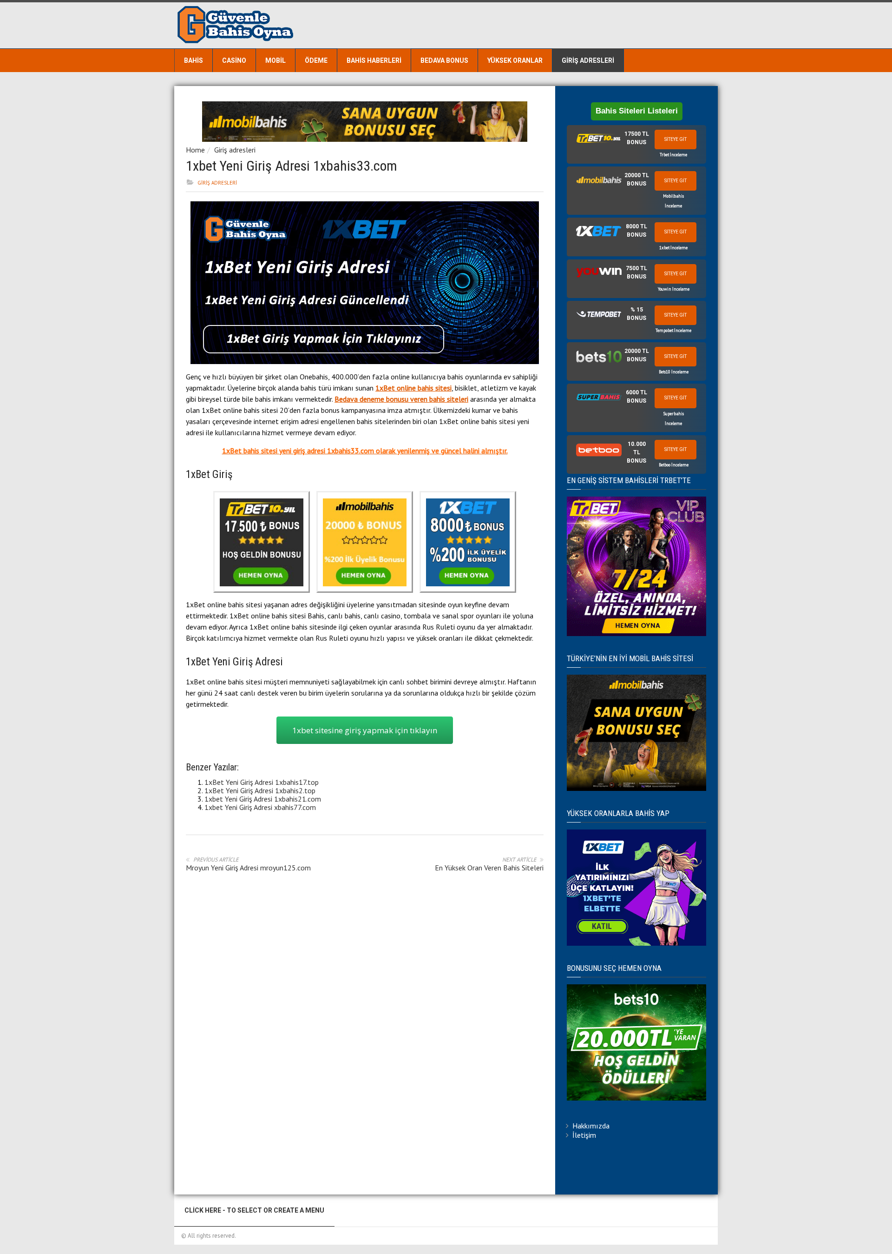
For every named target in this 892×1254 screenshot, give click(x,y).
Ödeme (316, 60)
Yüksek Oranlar (515, 60)
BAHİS (193, 60)
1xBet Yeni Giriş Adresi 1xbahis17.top (261, 782)
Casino (234, 60)
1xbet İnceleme (673, 247)
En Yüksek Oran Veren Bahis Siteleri (489, 867)
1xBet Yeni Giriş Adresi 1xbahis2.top (259, 790)
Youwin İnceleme (673, 289)
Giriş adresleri (588, 60)
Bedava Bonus (444, 60)
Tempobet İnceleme (673, 330)
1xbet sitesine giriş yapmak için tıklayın (364, 730)
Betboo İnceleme (674, 464)
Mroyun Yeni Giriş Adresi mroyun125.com (248, 867)
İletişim (584, 1135)
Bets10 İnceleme (674, 371)
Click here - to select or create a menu (254, 1210)
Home (195, 149)
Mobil (275, 60)
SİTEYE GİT (675, 139)
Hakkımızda (591, 1125)
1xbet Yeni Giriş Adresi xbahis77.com (260, 807)
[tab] (636, 144)
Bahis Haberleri (374, 60)
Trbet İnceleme (673, 154)
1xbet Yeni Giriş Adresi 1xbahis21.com (262, 798)
